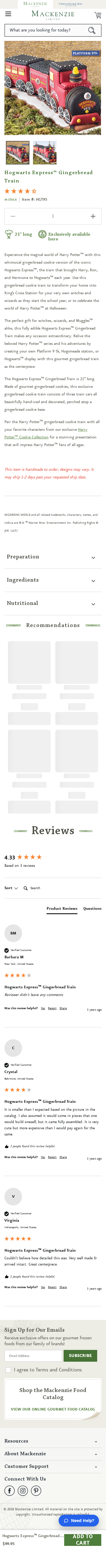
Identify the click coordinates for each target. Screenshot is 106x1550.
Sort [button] (9, 888)
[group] (53, 858)
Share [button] (63, 1008)
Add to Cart (83, 1540)
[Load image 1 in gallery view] (17, 152)
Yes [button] (43, 1008)
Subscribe (80, 1355)
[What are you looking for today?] (92, 30)
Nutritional (22, 603)
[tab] (62, 909)
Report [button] (52, 1008)
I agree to (48, 1370)
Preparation (23, 557)
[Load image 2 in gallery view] (45, 152)
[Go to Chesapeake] (70, 4)
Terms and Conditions (59, 1370)
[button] (8, 15)
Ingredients (23, 580)
